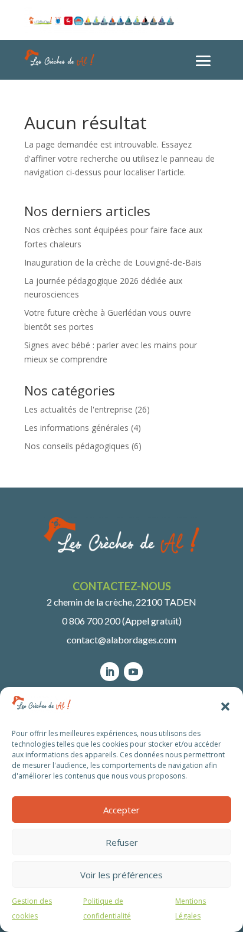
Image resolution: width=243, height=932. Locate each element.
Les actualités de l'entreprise (78, 409)
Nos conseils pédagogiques (76, 446)
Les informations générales (76, 427)
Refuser (122, 842)
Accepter (121, 810)
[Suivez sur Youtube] (133, 671)
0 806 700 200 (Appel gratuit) (122, 620)
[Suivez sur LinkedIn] (109, 671)
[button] (225, 706)
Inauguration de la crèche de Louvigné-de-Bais (113, 262)
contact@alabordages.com (121, 639)
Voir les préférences (121, 875)
